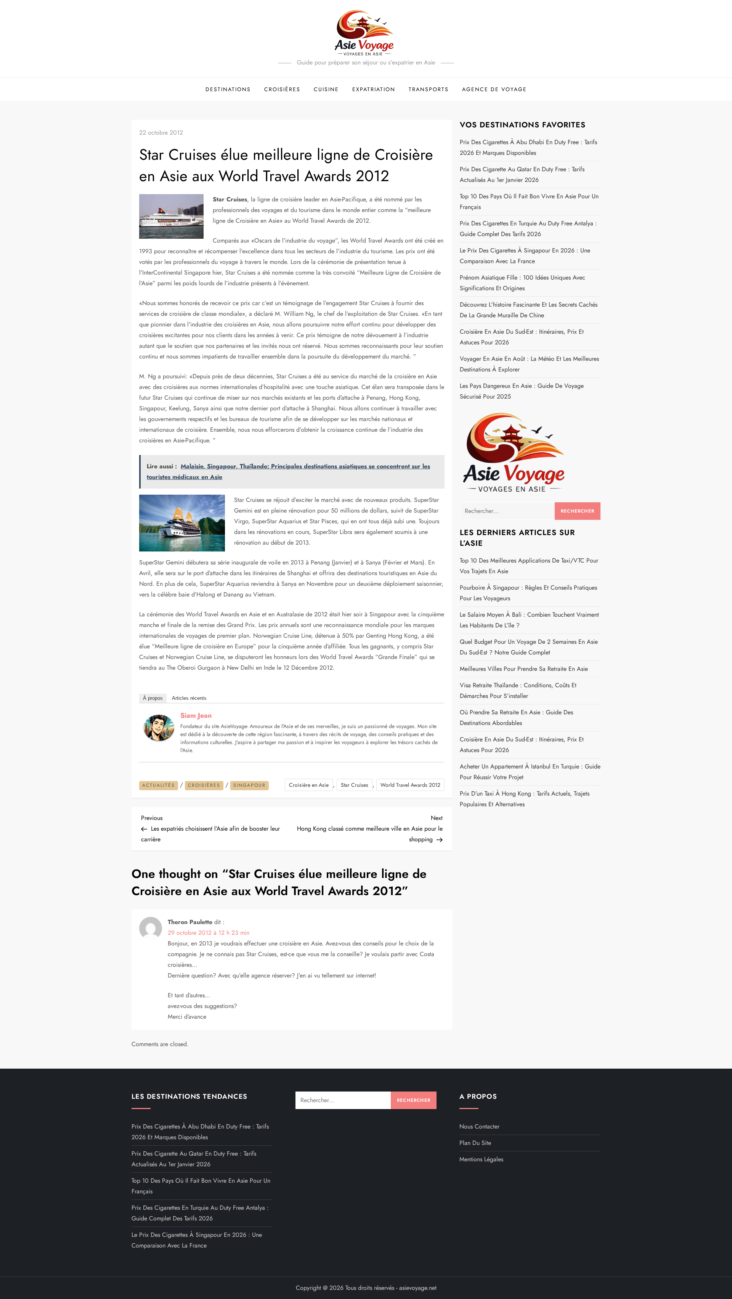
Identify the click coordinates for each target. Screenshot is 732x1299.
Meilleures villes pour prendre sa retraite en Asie (524, 668)
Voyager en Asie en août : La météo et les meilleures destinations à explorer (529, 364)
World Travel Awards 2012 (410, 785)
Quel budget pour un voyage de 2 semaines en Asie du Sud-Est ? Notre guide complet (529, 647)
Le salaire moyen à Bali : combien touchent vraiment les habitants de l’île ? (529, 620)
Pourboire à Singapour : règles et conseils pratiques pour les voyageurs (528, 593)
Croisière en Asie (309, 785)
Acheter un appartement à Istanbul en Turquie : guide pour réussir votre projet (530, 771)
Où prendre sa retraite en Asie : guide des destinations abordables (516, 717)
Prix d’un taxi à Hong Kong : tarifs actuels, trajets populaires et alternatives (524, 799)
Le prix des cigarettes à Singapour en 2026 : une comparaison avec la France (525, 255)
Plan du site (475, 1142)
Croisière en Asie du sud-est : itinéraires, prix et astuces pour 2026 (522, 337)
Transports (429, 89)
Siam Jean (196, 715)
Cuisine (326, 89)
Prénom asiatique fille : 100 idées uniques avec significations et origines (522, 283)
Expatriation (373, 89)
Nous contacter (479, 1126)
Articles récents (189, 698)
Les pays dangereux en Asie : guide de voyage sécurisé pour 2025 (522, 391)
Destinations (228, 89)
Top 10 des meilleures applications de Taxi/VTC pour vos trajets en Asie (529, 566)
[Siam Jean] (159, 727)
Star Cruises (354, 785)
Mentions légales (481, 1159)
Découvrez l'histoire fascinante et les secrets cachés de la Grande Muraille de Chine (528, 310)
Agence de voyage (494, 89)
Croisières (282, 89)
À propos (153, 698)
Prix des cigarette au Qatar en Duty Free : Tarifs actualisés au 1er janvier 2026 (522, 174)
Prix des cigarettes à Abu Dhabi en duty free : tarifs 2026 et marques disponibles (528, 147)
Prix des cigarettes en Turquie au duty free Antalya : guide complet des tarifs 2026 (528, 228)
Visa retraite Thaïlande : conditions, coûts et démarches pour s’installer (518, 690)
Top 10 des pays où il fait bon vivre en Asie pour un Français (529, 201)
